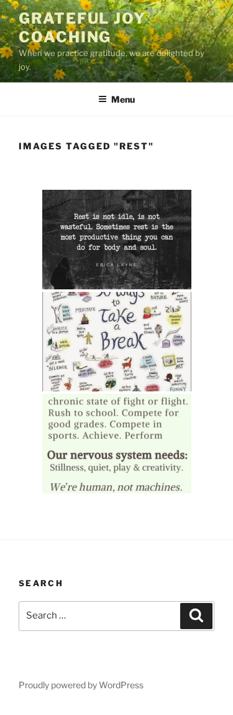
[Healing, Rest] (116, 239)
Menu (123, 99)
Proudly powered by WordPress (81, 685)
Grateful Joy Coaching (82, 27)
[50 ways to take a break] (116, 341)
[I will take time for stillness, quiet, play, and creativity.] (116, 443)
